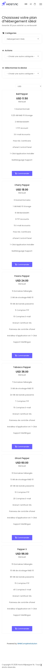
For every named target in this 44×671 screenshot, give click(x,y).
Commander (23, 173)
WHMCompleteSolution (27, 643)
